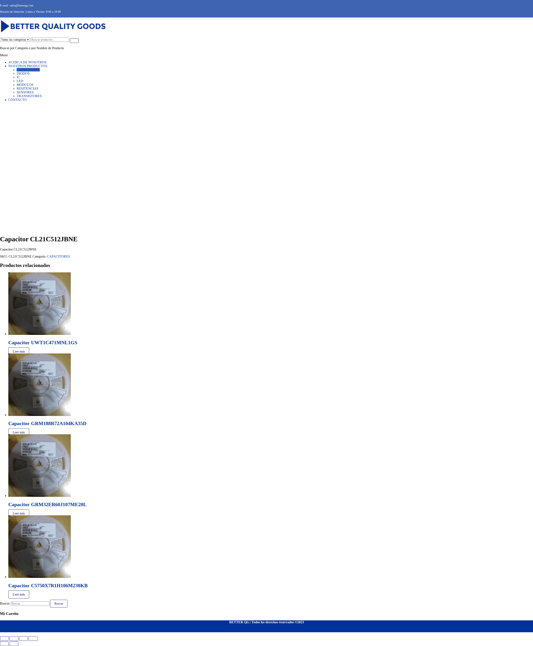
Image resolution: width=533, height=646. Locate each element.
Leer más (19, 351)
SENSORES (25, 92)
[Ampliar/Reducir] (4, 638)
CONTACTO (17, 99)
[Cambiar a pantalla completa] (14, 638)
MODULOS (25, 84)
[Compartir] (23, 638)
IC (18, 77)
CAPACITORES (28, 69)
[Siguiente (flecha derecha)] (14, 643)
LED (20, 81)
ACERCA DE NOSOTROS (27, 62)
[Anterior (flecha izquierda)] (4, 643)
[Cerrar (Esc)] (33, 638)
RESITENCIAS (27, 88)
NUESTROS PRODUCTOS (27, 66)
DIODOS (23, 73)
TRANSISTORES (29, 96)
